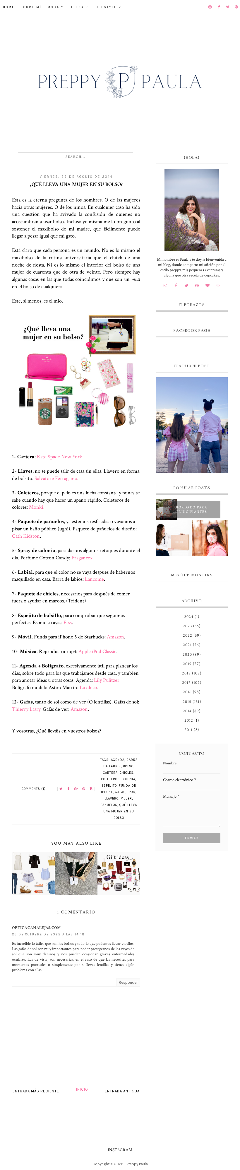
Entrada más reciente (36, 1091)
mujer (126, 798)
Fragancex (81, 557)
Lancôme (94, 579)
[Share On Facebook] (68, 789)
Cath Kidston (26, 536)
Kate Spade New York (59, 456)
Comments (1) (34, 789)
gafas (120, 792)
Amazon (115, 636)
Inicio (82, 1089)
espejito (109, 786)
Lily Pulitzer (106, 680)
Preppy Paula (137, 1164)
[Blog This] (91, 789)
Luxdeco (88, 687)
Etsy (68, 622)
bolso (128, 766)
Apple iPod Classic (97, 651)
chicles (126, 773)
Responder (128, 982)
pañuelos (108, 805)
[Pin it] (84, 789)
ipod (132, 792)
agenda (117, 760)
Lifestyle (106, 7)
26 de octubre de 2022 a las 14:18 (48, 934)
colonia (128, 779)
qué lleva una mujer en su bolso (120, 811)
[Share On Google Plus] (76, 789)
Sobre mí (31, 7)
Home (9, 7)
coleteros (110, 779)
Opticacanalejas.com (36, 927)
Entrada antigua (122, 1091)
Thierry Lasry (26, 709)
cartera (110, 773)
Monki (36, 507)
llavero (111, 798)
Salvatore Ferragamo (56, 478)
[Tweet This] (61, 789)
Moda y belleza (65, 7)
